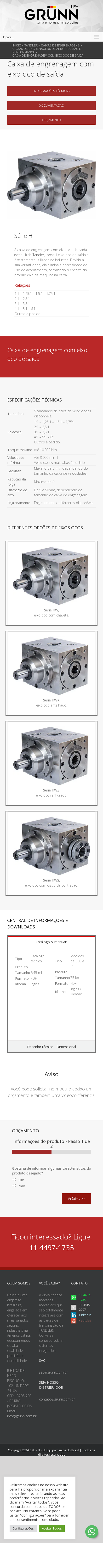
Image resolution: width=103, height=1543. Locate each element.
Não (21, 1186)
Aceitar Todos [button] (52, 1528)
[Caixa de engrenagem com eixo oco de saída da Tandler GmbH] (51, 152)
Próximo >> (76, 1198)
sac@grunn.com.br (53, 1372)
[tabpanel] (51, 994)
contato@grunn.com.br (57, 1399)
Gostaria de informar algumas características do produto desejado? (51, 1170)
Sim (21, 1180)
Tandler (38, 255)
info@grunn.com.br (21, 1416)
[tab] (51, 941)
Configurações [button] (23, 1528)
